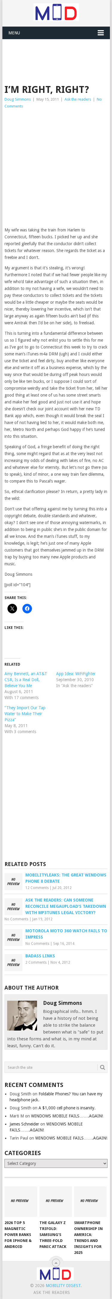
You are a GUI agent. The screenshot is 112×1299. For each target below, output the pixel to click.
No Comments (16, 919)
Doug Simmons (17, 99)
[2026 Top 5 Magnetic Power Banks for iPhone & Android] (20, 1201)
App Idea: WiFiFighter (76, 673)
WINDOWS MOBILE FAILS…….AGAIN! (67, 1116)
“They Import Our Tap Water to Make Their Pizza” (24, 713)
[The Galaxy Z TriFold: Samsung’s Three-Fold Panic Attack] (55, 1201)
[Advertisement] (58, 54)
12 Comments (37, 888)
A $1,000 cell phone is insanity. (67, 1107)
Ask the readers (78, 99)
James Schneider (24, 1124)
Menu (14, 32)
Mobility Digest (63, 1285)
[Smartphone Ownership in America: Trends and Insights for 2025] (90, 1201)
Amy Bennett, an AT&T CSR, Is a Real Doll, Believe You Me (25, 679)
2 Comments (36, 962)
